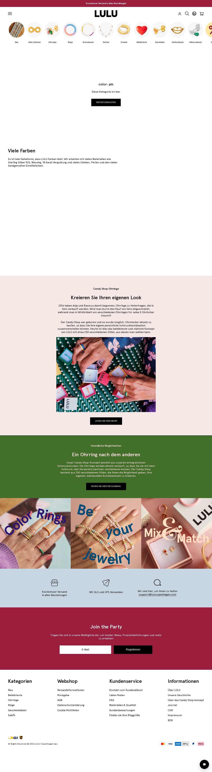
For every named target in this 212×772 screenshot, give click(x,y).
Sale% (11, 715)
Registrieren (133, 649)
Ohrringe (13, 700)
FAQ (111, 700)
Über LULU (174, 690)
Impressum (175, 715)
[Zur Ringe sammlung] (172, 194)
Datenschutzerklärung (70, 705)
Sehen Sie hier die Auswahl (106, 486)
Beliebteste (15, 695)
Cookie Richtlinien (68, 710)
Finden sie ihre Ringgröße (124, 715)
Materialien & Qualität (122, 705)
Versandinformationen (70, 690)
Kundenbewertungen (122, 710)
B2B (170, 720)
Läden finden (117, 695)
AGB (59, 700)
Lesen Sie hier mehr (106, 421)
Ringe (11, 705)
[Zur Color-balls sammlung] (172, 244)
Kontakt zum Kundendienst (126, 690)
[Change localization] (194, 14)
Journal (172, 705)
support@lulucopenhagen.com (157, 594)
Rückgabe (63, 695)
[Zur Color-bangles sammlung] (73, 219)
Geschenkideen (17, 710)
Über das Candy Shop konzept (186, 700)
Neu (10, 690)
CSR (170, 710)
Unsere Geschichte (179, 695)
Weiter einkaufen (106, 102)
